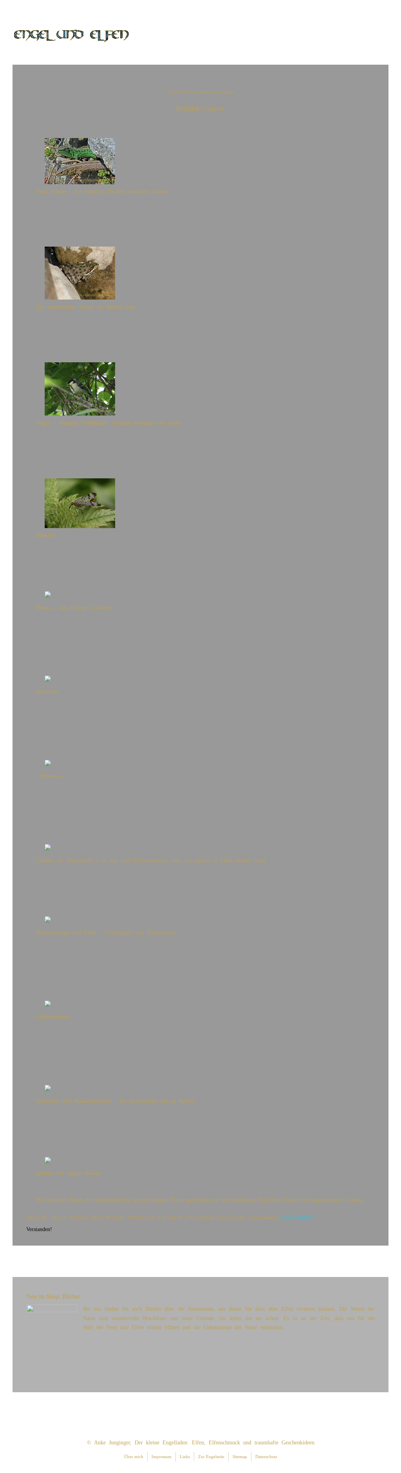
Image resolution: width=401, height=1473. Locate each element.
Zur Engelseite (211, 1456)
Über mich (133, 1456)
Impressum (162, 1456)
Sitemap (240, 1456)
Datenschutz (266, 1456)
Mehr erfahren (297, 1217)
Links (185, 1456)
